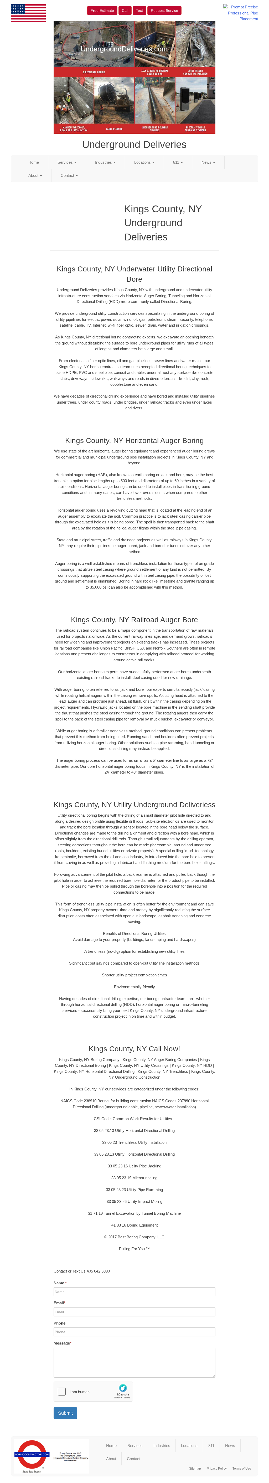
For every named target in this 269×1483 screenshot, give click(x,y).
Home (33, 162)
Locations (143, 162)
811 (176, 162)
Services (66, 162)
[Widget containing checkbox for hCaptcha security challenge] (93, 1392)
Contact (68, 175)
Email (59, 1303)
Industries (104, 162)
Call (125, 10)
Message (62, 1343)
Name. (60, 1283)
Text (139, 10)
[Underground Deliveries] (51, 1456)
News (207, 162)
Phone (59, 1323)
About (33, 175)
